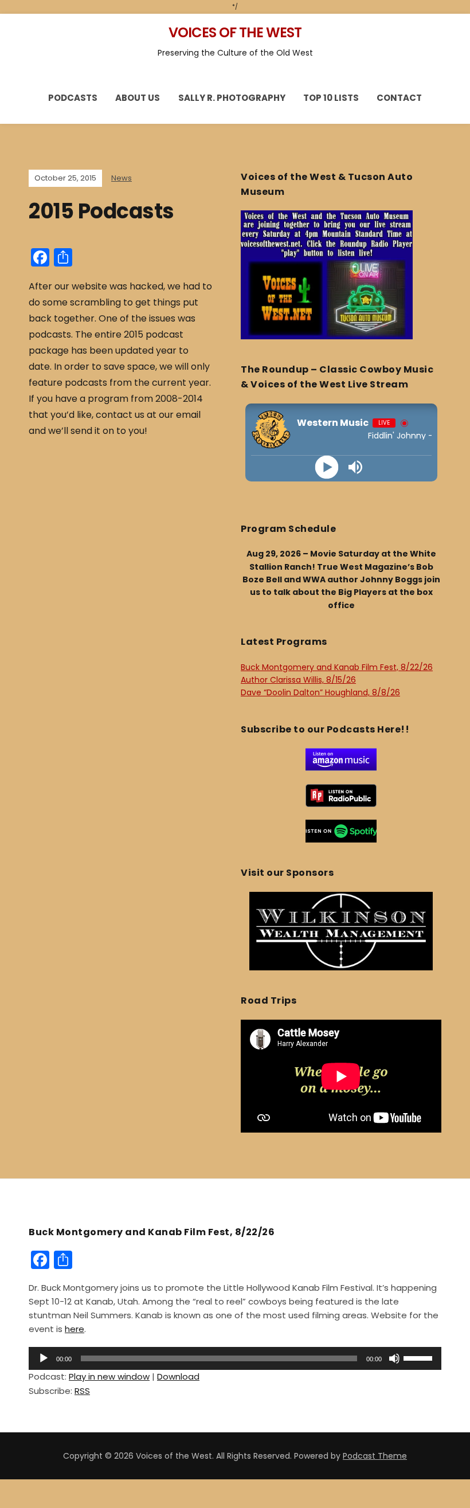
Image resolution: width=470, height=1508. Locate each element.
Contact (399, 98)
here (74, 1329)
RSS (82, 1391)
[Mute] (394, 1358)
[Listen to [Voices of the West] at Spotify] (341, 830)
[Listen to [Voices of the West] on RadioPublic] (341, 795)
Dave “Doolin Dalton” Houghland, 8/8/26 (320, 692)
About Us (137, 98)
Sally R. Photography (231, 98)
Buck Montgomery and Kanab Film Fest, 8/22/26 (337, 667)
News (121, 178)
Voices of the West (235, 32)
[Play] (327, 466)
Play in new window (109, 1376)
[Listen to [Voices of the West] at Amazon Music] (341, 759)
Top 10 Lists (331, 98)
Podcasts (72, 98)
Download (178, 1376)
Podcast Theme (375, 1456)
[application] (235, 1358)
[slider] (420, 1357)
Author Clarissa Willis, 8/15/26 (298, 680)
